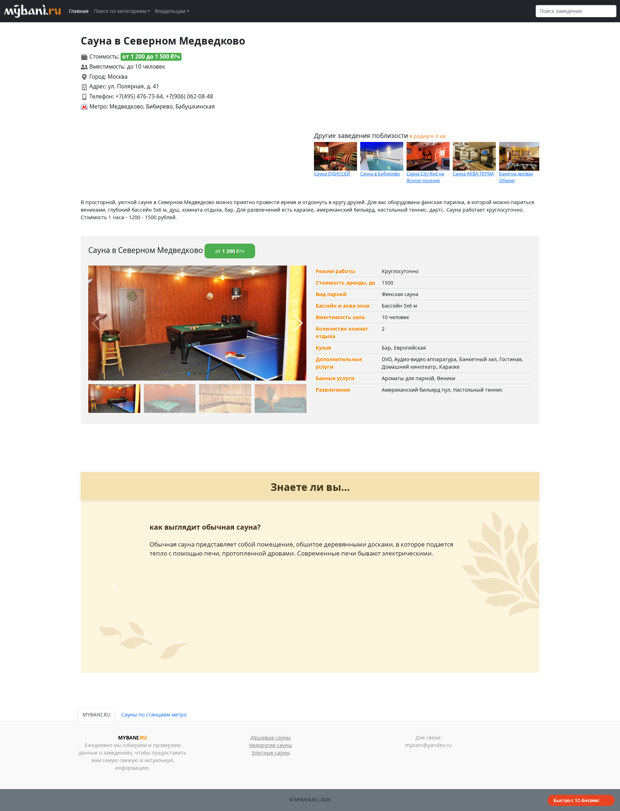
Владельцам (170, 11)
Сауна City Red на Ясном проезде (425, 177)
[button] (188, 373)
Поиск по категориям (120, 11)
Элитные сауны (271, 752)
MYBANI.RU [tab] (97, 714)
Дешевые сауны (270, 737)
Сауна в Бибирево (380, 174)
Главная (79, 11)
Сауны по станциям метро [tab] (154, 714)
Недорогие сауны (270, 745)
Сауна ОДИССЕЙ (332, 174)
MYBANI (132, 737)
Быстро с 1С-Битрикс (577, 800)
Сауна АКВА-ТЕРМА (473, 174)
